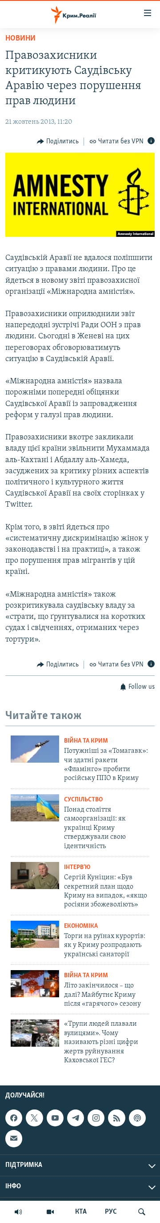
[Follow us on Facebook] (13, 1117)
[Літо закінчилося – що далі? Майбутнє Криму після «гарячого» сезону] (35, 983)
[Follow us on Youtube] (55, 1117)
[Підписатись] (13, 1138)
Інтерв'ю (77, 867)
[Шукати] (141, 1212)
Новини (20, 39)
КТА (81, 1211)
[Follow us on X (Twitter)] (34, 1117)
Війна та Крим (86, 741)
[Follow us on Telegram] (75, 1117)
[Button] (58, 141)
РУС (111, 1211)
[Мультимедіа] (50, 1212)
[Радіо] (18, 1212)
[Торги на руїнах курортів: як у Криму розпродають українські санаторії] (35, 934)
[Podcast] (137, 1117)
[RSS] (116, 1117)
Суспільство (83, 799)
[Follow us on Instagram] (96, 1117)
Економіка (81, 926)
